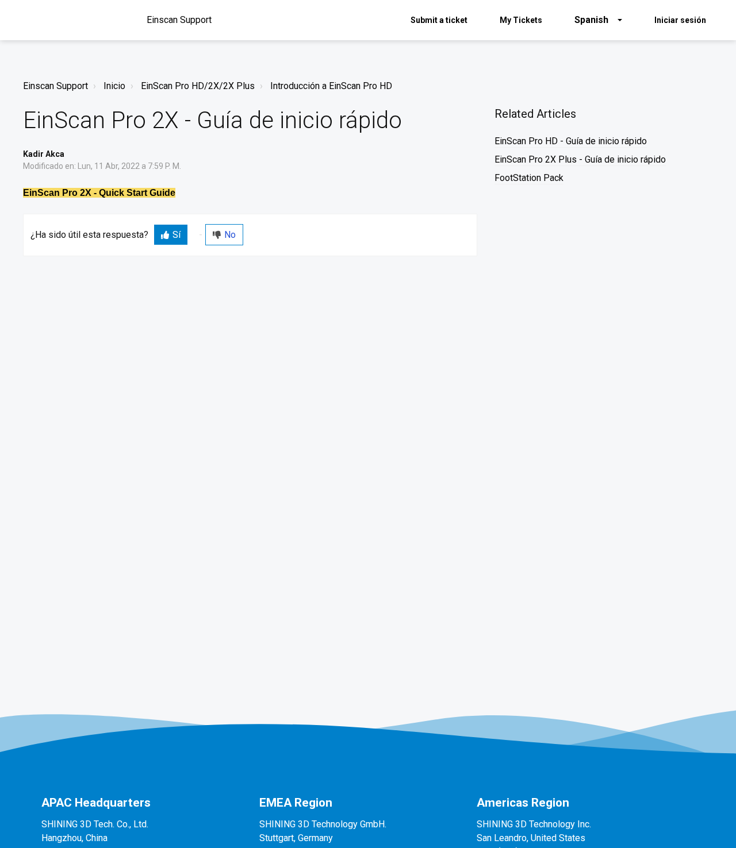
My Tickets (521, 20)
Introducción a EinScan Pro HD (331, 85)
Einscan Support (55, 85)
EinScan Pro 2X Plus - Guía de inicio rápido (580, 159)
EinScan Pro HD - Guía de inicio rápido (570, 141)
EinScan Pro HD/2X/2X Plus (198, 85)
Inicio (114, 85)
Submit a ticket (439, 20)
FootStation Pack (529, 177)
